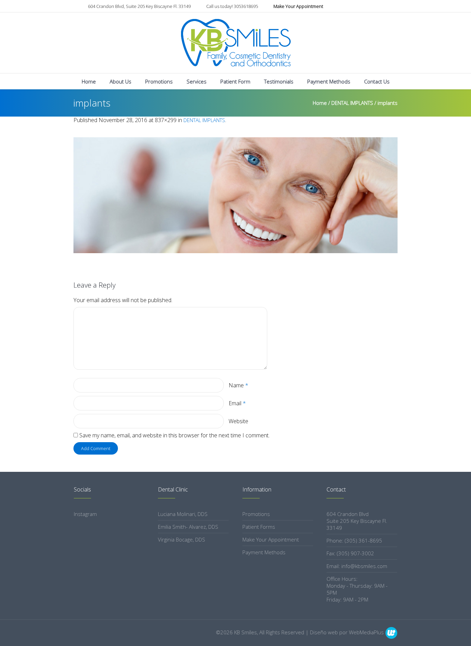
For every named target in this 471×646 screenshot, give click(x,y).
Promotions (256, 513)
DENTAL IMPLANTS (352, 102)
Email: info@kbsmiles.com (357, 566)
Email (237, 403)
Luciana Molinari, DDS (183, 513)
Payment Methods (263, 552)
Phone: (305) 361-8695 (354, 540)
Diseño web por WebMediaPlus (347, 632)
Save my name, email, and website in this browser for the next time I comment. (174, 435)
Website (238, 421)
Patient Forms (258, 526)
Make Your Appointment (270, 539)
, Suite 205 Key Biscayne (139, 6)
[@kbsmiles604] (394, 6)
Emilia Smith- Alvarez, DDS (188, 526)
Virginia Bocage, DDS (181, 539)
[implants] (235, 195)
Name (238, 385)
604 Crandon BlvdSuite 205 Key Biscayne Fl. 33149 (357, 520)
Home (320, 102)
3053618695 (232, 6)
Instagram (85, 513)
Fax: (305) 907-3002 (350, 553)
